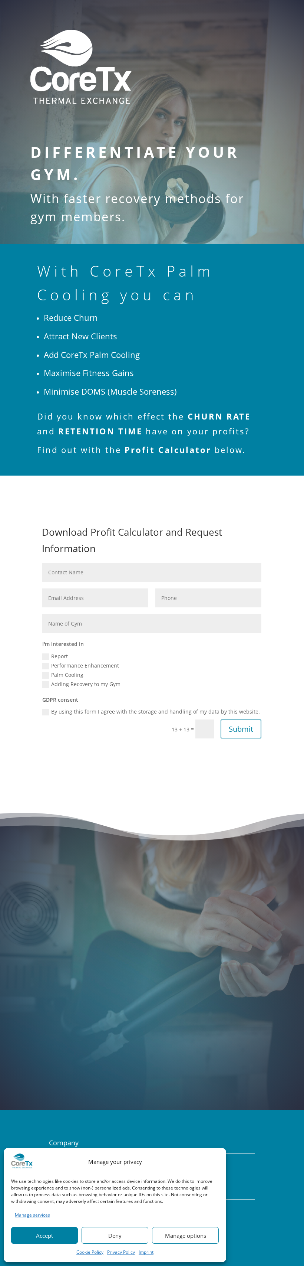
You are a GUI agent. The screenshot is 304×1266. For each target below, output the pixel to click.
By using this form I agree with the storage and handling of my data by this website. (155, 711)
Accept (44, 1235)
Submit (241, 729)
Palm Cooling (67, 674)
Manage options (185, 1235)
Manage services (32, 1215)
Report (59, 656)
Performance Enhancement (85, 665)
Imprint (146, 1252)
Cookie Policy (89, 1252)
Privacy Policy (121, 1252)
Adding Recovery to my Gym (85, 684)
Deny (115, 1235)
